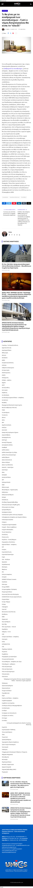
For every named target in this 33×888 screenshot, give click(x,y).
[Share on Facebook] (8, 33)
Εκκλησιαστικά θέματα (8, 494)
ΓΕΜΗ (3, 410)
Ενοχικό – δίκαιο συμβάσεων (9, 527)
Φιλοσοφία (5, 759)
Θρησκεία (4, 562)
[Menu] (3, 4)
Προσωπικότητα (6, 688)
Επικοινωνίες (5, 537)
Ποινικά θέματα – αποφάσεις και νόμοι (12, 661)
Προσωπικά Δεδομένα (7, 685)
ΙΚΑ (3, 572)
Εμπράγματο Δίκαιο (7, 512)
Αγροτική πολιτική (6, 347)
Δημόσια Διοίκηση (6, 425)
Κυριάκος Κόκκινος (14, 197)
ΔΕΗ (3, 422)
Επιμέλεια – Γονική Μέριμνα (9, 539)
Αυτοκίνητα (5, 400)
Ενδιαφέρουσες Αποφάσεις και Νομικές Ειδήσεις (14, 517)
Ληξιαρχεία (5, 606)
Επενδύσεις (5, 534)
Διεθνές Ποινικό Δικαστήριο (9, 455)
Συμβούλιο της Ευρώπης (8, 703)
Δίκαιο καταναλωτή (7, 460)
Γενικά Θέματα (5, 412)
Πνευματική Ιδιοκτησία (8, 659)
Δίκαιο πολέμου (6, 462)
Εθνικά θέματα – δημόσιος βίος (10, 489)
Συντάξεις (5, 10)
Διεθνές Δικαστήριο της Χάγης (9, 452)
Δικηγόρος (5, 197)
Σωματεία (4, 727)
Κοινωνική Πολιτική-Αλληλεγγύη (10, 594)
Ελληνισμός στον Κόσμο (8, 507)
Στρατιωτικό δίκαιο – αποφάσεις (10, 698)
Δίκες (3, 472)
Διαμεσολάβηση (6, 435)
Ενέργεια (4, 522)
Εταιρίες (4, 549)
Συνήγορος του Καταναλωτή (9, 713)
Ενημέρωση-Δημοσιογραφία (9, 524)
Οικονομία (4, 639)
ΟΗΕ (3, 634)
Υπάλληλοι (4, 749)
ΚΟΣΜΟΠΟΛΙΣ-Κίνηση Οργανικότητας (11, 597)
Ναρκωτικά (5, 619)
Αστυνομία (5, 390)
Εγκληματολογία (6, 482)
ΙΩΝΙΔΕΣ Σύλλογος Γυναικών (9, 579)
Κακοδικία (4, 582)
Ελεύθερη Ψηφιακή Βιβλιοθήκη (10, 502)
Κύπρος (4, 604)
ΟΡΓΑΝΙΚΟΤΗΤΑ (6, 644)
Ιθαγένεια (4, 569)
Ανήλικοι (4, 365)
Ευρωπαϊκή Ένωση (6, 552)
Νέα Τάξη (4, 624)
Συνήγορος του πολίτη (7, 715)
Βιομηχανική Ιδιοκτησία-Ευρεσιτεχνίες (12, 405)
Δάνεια (3, 417)
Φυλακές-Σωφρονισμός (8, 764)
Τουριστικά (5, 737)
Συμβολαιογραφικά (7, 700)
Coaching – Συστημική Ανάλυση (10, 345)
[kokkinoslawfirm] (17, 4)
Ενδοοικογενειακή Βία (7, 519)
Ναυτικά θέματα (6, 621)
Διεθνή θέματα (5, 457)
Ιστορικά (4, 577)
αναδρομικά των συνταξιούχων (13, 68)
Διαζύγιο (4, 427)
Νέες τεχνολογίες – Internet (9, 626)
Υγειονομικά (5, 747)
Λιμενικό (4, 609)
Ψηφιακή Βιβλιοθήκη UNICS (9, 769)
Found (1, 887)
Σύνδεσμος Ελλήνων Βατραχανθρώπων (12, 705)
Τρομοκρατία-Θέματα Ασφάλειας (10, 742)
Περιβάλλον (5, 654)
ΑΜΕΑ (3, 360)
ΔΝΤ (3, 479)
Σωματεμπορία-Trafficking (8, 729)
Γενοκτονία (5, 415)
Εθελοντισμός (5, 487)
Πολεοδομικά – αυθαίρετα (8, 664)
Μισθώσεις (5, 614)
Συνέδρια (4, 710)
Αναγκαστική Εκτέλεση (8, 362)
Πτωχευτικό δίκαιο (6, 690)
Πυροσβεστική (5, 693)
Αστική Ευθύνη (6, 387)
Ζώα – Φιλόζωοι (6, 559)
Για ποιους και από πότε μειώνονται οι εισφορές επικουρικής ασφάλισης (9, 213)
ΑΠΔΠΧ (3, 375)
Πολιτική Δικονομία (7, 666)
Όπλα (3, 641)
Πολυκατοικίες (5, 674)
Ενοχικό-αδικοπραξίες (7, 529)
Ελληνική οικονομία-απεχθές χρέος (11, 504)
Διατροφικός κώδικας (7, 445)
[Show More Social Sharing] (16, 33)
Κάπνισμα (4, 584)
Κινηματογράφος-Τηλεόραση (9, 589)
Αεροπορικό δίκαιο (6, 350)
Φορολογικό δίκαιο (6, 762)
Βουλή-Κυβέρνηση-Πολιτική (9, 407)
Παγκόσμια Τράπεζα (7, 649)
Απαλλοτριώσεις (6, 372)
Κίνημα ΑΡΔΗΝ (5, 587)
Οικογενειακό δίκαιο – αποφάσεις (10, 636)
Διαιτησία (4, 430)
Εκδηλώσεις (5, 492)
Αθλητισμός (5, 352)
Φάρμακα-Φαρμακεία (7, 754)
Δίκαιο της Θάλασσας (7, 465)
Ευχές (3, 557)
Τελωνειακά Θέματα (7, 732)
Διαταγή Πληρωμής (7, 442)
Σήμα (3, 695)
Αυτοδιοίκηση (5, 395)
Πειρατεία (4, 651)
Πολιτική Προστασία (7, 669)
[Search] (30, 4)
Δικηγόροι (4, 474)
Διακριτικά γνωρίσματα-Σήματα (10, 432)
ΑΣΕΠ (3, 385)
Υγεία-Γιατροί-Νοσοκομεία (9, 744)
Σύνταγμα (4, 718)
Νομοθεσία (5, 629)
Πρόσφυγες (5, 683)
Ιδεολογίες (4, 567)
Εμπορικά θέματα (6, 509)
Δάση (3, 420)
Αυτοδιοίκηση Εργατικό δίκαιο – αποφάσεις (13, 397)
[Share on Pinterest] (13, 33)
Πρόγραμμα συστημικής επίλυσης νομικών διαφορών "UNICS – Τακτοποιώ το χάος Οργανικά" (17, 679)
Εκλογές (4, 497)
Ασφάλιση (4, 392)
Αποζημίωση (5, 377)
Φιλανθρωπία (5, 757)
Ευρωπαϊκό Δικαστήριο (8, 554)
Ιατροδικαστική (6, 564)
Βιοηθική (4, 402)
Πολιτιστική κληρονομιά (8, 671)
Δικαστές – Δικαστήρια (7, 467)
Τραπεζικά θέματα (6, 739)
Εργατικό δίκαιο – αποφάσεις (9, 544)
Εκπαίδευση (5, 499)
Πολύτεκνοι (5, 676)
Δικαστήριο (5, 470)
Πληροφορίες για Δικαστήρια (9, 656)
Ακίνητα (4, 355)
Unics (8, 29)
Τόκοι (3, 734)
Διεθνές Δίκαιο (5, 450)
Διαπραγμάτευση (6, 437)
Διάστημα (4, 440)
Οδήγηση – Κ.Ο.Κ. (6, 631)
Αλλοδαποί (4, 357)
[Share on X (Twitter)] (10, 33)
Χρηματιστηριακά (6, 767)
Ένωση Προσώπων (6, 532)
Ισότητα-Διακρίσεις (7, 574)
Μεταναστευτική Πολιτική (8, 611)
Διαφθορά (4, 447)
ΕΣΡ (3, 547)
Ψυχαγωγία (5, 772)
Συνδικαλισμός (6, 708)
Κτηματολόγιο (5, 599)
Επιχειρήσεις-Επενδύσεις (8, 542)
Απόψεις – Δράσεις (6, 380)
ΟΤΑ (3, 646)
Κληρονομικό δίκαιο (7, 592)
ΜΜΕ (3, 616)
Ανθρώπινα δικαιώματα (8, 367)
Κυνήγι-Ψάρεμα (6, 602)
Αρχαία (4, 382)
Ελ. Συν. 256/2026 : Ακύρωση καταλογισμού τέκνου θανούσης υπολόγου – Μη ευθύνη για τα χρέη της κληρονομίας (16, 266)
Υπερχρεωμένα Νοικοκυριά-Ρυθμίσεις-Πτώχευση (14, 752)
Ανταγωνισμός (5, 370)
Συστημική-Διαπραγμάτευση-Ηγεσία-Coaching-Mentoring (19, 723)
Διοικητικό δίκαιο (6, 477)
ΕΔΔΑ (3, 484)
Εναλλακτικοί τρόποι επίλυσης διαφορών (12, 514)
